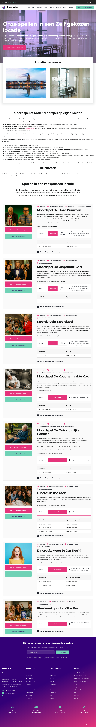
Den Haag (52, 681)
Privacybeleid (43, 658)
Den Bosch (53, 684)
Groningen (53, 689)
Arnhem (52, 687)
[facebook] (87, 2)
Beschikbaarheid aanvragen (18, 230)
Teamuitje (28, 684)
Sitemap (76, 698)
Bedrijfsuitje (29, 678)
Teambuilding (29, 687)
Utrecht (52, 678)
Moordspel (29, 675)
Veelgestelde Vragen (79, 687)
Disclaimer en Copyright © (81, 681)
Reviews (76, 684)
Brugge (52, 698)
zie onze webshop (30, 128)
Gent (51, 695)
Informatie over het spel (18, 236)
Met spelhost (62, 233)
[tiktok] (93, 2)
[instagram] (90, 2)
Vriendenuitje (29, 695)
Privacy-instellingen (88, 724)
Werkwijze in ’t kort (79, 673)
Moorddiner (29, 673)
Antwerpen (53, 692)
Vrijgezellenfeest (30, 681)
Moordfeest (29, 698)
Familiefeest (29, 692)
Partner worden (78, 689)
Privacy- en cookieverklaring (81, 678)
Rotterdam (53, 675)
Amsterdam (53, 673)
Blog (75, 692)
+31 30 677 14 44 (12, 2)
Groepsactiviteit (30, 689)
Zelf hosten (53, 233)
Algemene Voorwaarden (80, 675)
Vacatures (76, 695)
